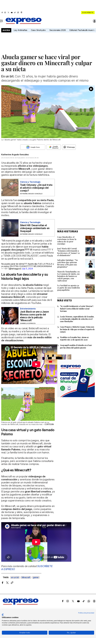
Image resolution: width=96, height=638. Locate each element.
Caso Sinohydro (38, 30)
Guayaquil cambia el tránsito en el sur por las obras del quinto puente (76, 346)
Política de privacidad (86, 613)
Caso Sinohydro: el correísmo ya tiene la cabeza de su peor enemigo (66, 240)
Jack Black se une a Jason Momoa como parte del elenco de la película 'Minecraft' (34, 316)
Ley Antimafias (20, 30)
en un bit (15, 577)
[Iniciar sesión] (94, 20)
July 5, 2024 (27, 268)
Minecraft (26, 577)
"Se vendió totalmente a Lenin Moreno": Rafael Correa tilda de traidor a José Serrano (77, 308)
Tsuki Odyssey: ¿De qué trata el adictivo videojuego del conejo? (36, 188)
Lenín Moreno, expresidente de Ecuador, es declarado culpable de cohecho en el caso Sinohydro (77, 319)
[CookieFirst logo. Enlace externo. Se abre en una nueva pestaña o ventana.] (3, 615)
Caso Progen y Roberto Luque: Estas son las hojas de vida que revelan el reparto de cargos (77, 329)
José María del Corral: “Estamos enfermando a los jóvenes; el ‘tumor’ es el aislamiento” (68, 252)
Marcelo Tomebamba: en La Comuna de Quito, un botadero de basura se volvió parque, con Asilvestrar (68, 276)
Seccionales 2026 (57, 30)
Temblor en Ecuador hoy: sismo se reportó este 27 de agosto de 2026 (74, 338)
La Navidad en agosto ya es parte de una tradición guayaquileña (68, 287)
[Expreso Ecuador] (20, 604)
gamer (36, 577)
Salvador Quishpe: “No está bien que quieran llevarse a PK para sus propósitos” (67, 263)
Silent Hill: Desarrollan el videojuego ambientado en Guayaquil (35, 228)
